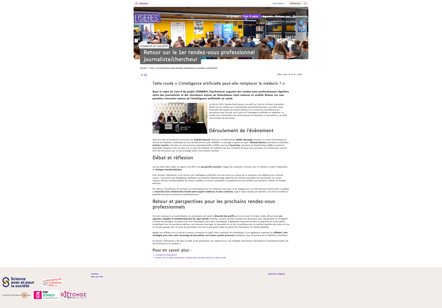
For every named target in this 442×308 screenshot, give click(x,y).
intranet (143, 3)
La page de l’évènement (166, 255)
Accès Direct (278, 3)
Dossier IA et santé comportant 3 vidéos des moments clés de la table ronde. (191, 257)
